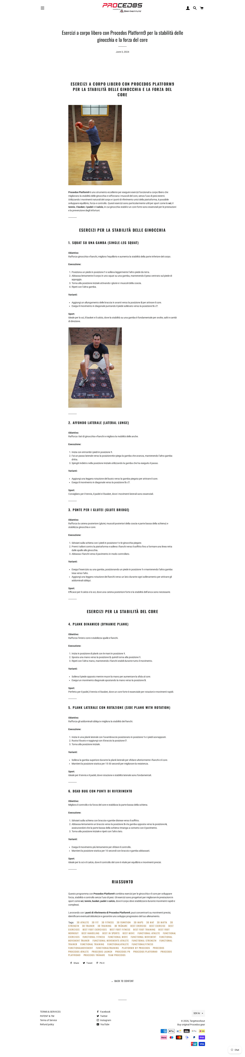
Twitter (104, 1016)
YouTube (104, 1024)
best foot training (144, 929)
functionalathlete (118, 944)
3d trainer (88, 925)
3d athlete (83, 922)
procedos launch (102, 951)
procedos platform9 (145, 951)
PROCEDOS (158, 948)
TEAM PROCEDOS (117, 955)
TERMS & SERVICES (50, 1011)
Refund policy (47, 1024)
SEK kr (197, 1013)
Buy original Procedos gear (191, 1024)
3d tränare (121, 925)
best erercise (138, 925)
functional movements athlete (111, 940)
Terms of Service (48, 1020)
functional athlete (149, 933)
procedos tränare (94, 955)
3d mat (150, 922)
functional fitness (94, 936)
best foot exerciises (95, 929)
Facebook (105, 1011)
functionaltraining (107, 948)
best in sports (111, 933)
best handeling (91, 933)
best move (129, 933)
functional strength (144, 940)
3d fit (95, 922)
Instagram (105, 1020)
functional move (118, 936)
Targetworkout (197, 1021)
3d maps (138, 922)
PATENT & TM (47, 1016)
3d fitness (108, 922)
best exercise (157, 925)
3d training (104, 925)
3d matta (162, 922)
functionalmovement (80, 948)
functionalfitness (142, 944)
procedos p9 (122, 951)
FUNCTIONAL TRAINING (92, 944)
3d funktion (124, 922)
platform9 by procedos (136, 948)
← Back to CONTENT (122, 981)
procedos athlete (78, 951)
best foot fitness (120, 929)
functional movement (143, 936)
